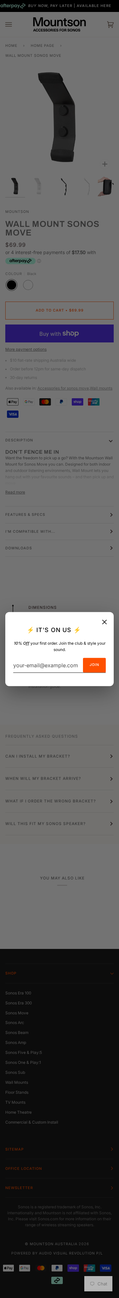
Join (94, 665)
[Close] (104, 622)
